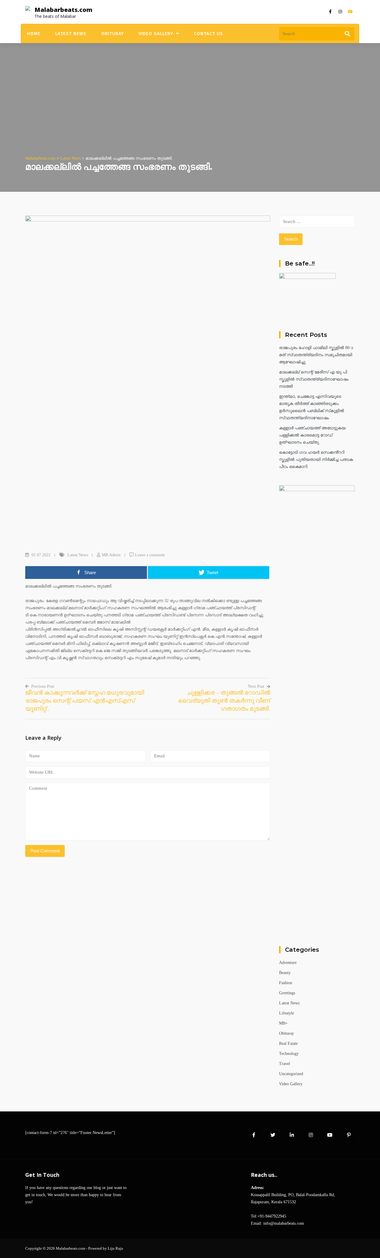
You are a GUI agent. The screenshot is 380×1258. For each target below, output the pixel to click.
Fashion (285, 983)
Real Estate (288, 1043)
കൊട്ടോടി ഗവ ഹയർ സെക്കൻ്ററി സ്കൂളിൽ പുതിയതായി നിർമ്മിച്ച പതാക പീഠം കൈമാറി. (316, 459)
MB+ (283, 1023)
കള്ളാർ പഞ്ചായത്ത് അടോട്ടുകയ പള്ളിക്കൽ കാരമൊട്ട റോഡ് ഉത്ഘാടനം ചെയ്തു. (312, 435)
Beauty (285, 972)
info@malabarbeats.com (283, 1223)
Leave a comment (150, 555)
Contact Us (208, 33)
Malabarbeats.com (63, 10)
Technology (289, 1053)
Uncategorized (291, 1074)
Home (33, 33)
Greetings (287, 993)
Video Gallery (156, 33)
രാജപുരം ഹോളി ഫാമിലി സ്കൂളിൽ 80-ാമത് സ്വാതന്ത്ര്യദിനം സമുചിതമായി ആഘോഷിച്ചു (316, 354)
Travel (284, 1063)
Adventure (288, 962)
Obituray (112, 33)
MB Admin (111, 555)
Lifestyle (286, 1013)
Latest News (70, 33)
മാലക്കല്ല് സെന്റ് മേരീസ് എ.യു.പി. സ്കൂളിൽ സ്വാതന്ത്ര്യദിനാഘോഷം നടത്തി (314, 379)
